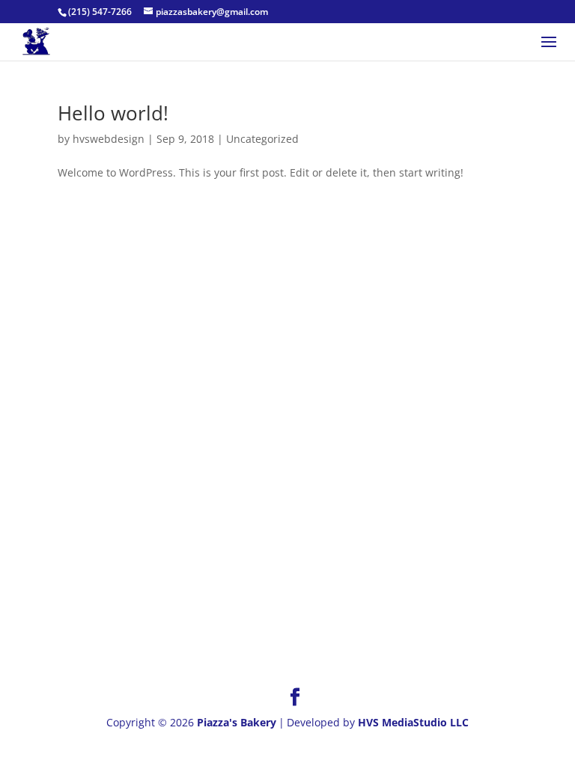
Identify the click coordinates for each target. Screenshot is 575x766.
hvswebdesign (108, 139)
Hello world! (113, 112)
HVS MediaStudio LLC (413, 722)
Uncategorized (262, 139)
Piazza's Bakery (236, 722)
